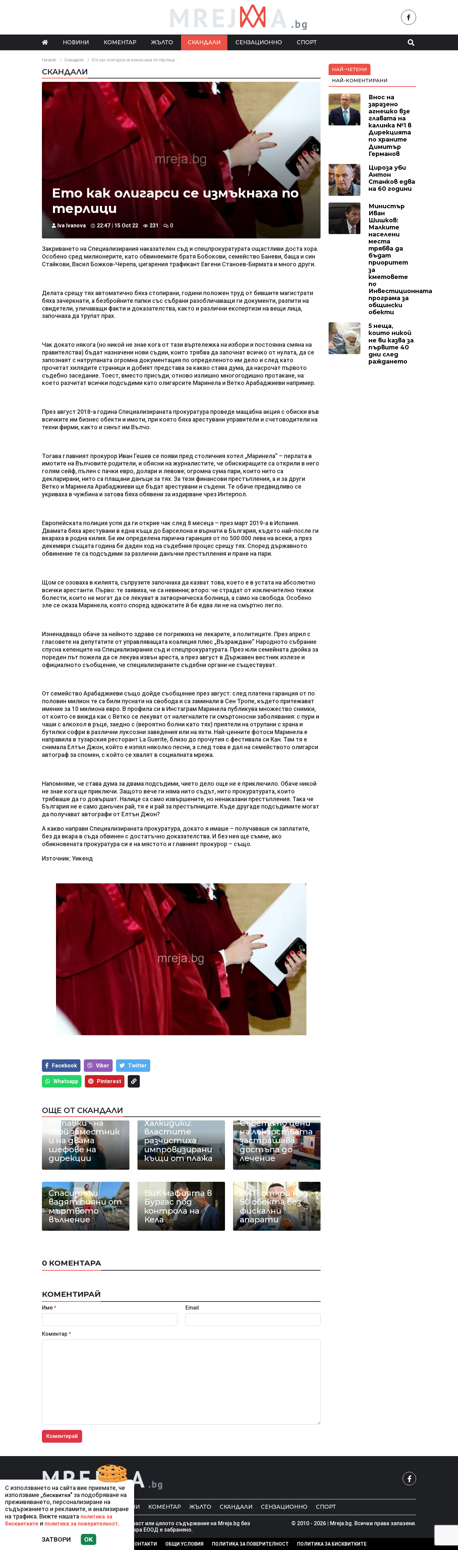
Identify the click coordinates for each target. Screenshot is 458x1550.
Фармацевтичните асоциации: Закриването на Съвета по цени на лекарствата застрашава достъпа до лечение (277, 1127)
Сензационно (258, 42)
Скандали (204, 42)
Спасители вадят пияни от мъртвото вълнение (85, 1206)
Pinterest (109, 1081)
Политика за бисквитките (331, 1544)
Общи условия (184, 1544)
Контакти (144, 1544)
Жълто (162, 42)
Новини (76, 42)
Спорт (307, 42)
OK (88, 1539)
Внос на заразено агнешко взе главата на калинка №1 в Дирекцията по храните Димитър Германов (389, 125)
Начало (49, 59)
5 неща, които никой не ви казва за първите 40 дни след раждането (391, 343)
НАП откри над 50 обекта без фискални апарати (274, 1206)
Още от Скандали (82, 1110)
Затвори (56, 1539)
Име (49, 1308)
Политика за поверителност (250, 1544)
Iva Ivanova (71, 225)
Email (192, 1308)
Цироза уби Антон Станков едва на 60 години (391, 178)
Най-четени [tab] (349, 69)
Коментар (120, 42)
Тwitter (137, 1065)
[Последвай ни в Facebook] (408, 17)
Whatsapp (65, 1081)
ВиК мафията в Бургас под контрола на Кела (178, 1206)
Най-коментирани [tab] (360, 80)
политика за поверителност (81, 1523)
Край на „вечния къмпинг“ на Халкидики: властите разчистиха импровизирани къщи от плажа (179, 1132)
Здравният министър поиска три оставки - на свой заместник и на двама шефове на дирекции (84, 1127)
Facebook (64, 1065)
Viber (102, 1065)
